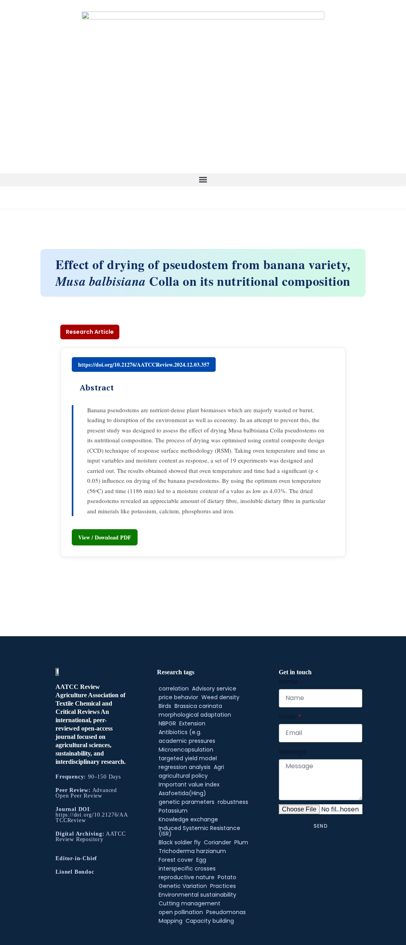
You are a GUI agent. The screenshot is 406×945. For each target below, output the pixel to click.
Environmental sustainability (197, 894)
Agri (219, 767)
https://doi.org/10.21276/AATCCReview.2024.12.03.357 (143, 364)
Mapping (170, 921)
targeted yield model (188, 758)
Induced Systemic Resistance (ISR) (199, 830)
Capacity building (210, 921)
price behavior (178, 697)
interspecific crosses (187, 868)
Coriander (217, 842)
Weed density (220, 697)
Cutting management (189, 903)
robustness (233, 802)
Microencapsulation (186, 749)
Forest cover (176, 860)
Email (288, 716)
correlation (174, 688)
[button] (203, 179)
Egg (201, 860)
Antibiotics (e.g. (180, 732)
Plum (241, 842)
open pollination (181, 912)
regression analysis (185, 767)
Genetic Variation (183, 886)
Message (292, 751)
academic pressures (187, 741)
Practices (223, 886)
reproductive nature (186, 877)
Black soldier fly (180, 842)
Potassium (173, 810)
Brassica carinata (198, 706)
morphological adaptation (195, 714)
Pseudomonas (226, 912)
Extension (192, 723)
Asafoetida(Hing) (182, 793)
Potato (227, 877)
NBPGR (167, 723)
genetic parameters (186, 802)
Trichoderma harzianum (192, 851)
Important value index (189, 784)
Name (288, 681)
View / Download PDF (104, 537)
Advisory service (214, 688)
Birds (165, 706)
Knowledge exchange (188, 819)
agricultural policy (183, 776)
